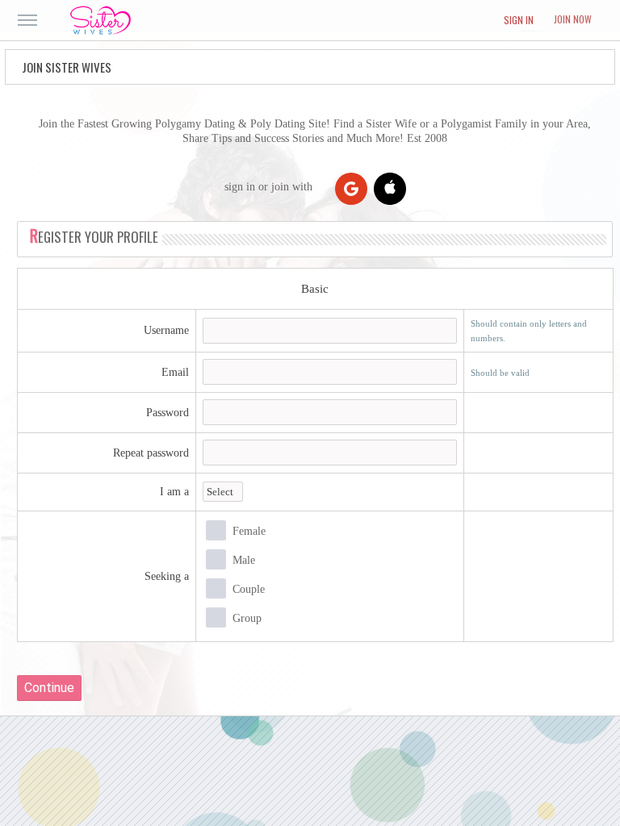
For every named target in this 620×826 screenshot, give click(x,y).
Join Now (573, 19)
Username (166, 330)
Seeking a (167, 576)
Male (243, 560)
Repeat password (151, 453)
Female (249, 531)
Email (175, 372)
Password (167, 413)
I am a (174, 492)
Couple (248, 589)
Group (247, 618)
